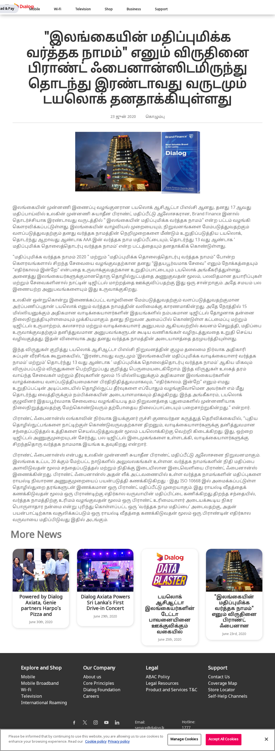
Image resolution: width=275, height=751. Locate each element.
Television (83, 9)
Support (161, 9)
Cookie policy (96, 742)
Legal (152, 668)
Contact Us (219, 677)
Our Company (99, 668)
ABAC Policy (158, 677)
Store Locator (221, 690)
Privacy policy (119, 742)
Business (134, 9)
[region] (137, 740)
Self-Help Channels (227, 696)
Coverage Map (222, 683)
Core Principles (98, 683)
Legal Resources (162, 683)
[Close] (266, 739)
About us (92, 677)
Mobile (34, 9)
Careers (91, 696)
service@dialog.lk (149, 728)
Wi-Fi (57, 9)
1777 (186, 728)
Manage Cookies (184, 739)
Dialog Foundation (101, 690)
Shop (109, 9)
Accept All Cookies (223, 739)
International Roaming (44, 703)
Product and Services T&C (171, 690)
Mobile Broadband (40, 683)
